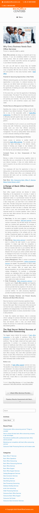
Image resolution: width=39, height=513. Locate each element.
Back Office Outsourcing (10, 461)
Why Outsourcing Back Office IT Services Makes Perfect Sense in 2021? (19, 181)
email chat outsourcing (9, 488)
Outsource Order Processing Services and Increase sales (19, 446)
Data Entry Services (8, 478)
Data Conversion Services (10, 476)
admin (22, 51)
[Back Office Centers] (19, 9)
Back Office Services (15, 382)
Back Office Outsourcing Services (12, 463)
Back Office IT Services (9, 456)
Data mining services (19, 240)
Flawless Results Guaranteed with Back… (19, 400)
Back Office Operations (9, 458)
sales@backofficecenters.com (12, 2)
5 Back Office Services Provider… (19, 393)
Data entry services (26, 220)
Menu (21, 17)
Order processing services (24, 281)
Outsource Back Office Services (12, 493)
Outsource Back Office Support (11, 496)
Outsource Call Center (9, 498)
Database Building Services (10, 486)
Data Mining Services (9, 481)
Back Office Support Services (11, 471)
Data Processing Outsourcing (11, 483)
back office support (18, 365)
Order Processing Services (10, 491)
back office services (16, 142)
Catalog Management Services (11, 473)
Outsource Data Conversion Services (13, 501)
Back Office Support (8, 468)
